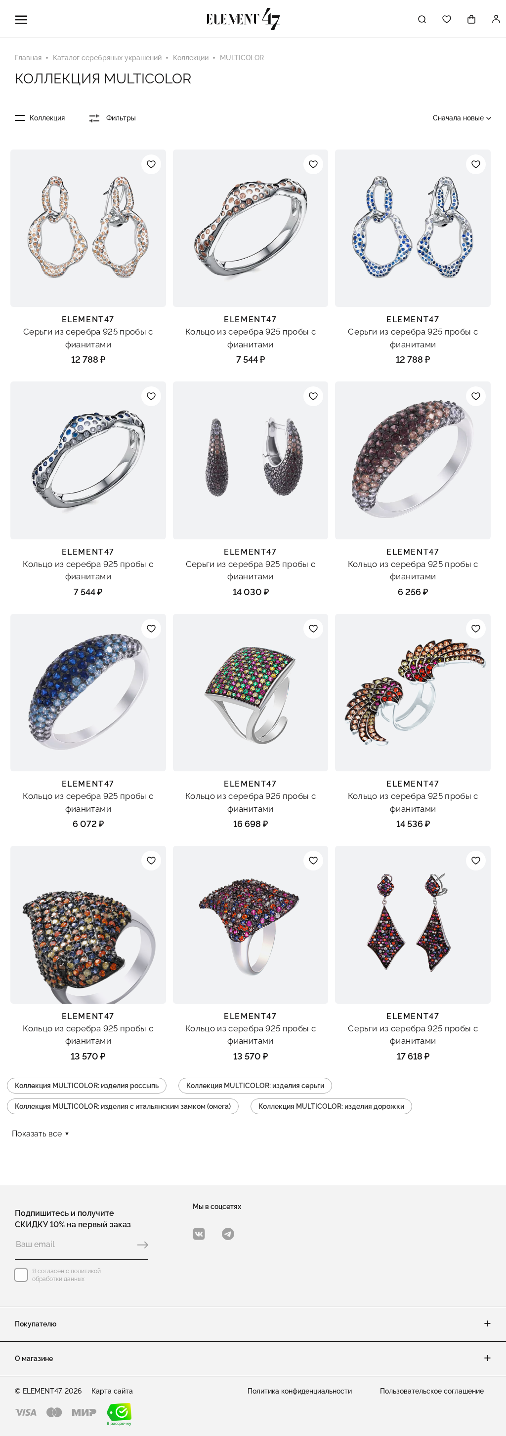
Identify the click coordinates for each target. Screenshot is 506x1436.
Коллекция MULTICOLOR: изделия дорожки (331, 1106)
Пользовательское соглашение (432, 1391)
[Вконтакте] (199, 1234)
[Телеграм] (228, 1234)
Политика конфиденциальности (300, 1391)
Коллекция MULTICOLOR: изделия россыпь (87, 1086)
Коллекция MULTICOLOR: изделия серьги (255, 1086)
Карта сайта (112, 1391)
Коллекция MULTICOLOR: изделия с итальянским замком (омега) (123, 1106)
